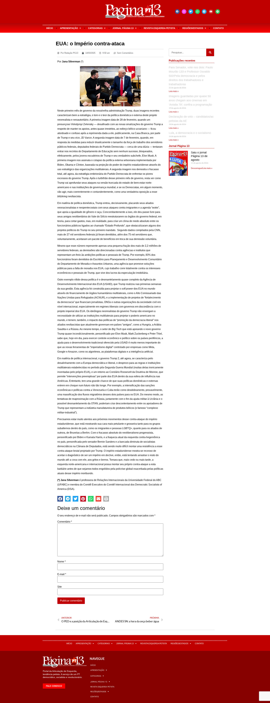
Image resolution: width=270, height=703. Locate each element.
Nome (61, 561)
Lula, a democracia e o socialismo (190, 133)
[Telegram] (204, 11)
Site (59, 587)
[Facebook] (177, 11)
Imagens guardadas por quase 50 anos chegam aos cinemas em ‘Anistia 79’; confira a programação (190, 100)
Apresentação (69, 28)
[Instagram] (184, 11)
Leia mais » (174, 91)
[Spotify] (217, 11)
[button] (60, 499)
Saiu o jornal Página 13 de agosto (199, 156)
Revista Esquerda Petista (159, 28)
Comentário (64, 521)
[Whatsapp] (197, 11)
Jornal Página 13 (123, 28)
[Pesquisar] (210, 52)
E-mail (61, 574)
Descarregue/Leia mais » (201, 168)
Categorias (95, 28)
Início (49, 28)
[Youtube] (211, 11)
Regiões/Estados (192, 28)
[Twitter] (190, 11)
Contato (218, 28)
